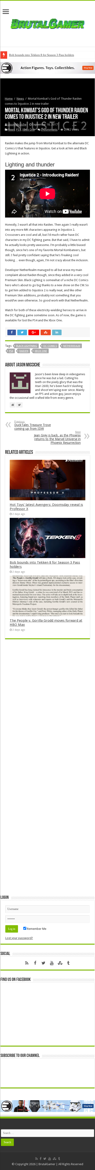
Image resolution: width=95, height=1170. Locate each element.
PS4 (18, 129)
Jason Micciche (17, 124)
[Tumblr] (68, 963)
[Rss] (26, 963)
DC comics (50, 345)
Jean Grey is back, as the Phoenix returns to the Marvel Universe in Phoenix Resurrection (57, 437)
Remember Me (36, 928)
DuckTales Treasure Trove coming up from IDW (32, 425)
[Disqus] (47, 710)
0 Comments (49, 129)
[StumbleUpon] (60, 963)
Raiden (23, 351)
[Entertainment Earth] (47, 68)
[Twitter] (43, 963)
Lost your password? (19, 938)
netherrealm (71, 345)
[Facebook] (35, 963)
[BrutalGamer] (47, 22)
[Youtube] (51, 963)
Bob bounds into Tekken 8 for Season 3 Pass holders (41, 55)
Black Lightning (26, 345)
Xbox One (28, 129)
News (20, 98)
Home (9, 98)
